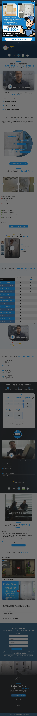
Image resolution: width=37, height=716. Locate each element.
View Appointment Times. (18, 39)
